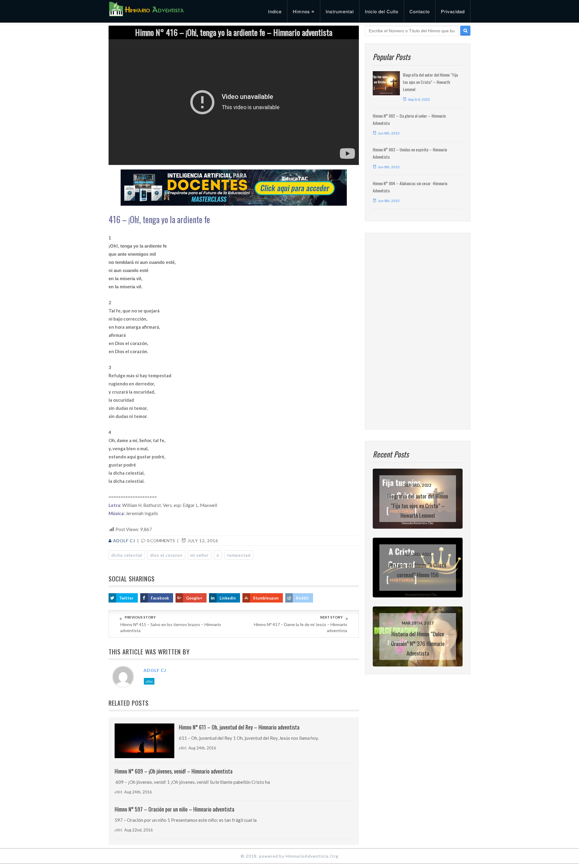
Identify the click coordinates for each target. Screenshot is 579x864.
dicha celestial (126, 555)
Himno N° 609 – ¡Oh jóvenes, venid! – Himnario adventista (174, 771)
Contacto (420, 11)
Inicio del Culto (381, 11)
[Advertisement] (418, 331)
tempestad (239, 555)
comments (161, 540)
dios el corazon (166, 555)
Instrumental (340, 11)
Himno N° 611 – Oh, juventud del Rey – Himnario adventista (239, 727)
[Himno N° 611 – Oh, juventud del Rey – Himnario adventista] (144, 740)
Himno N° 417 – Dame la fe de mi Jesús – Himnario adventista (300, 627)
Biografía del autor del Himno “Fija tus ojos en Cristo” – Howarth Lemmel (430, 81)
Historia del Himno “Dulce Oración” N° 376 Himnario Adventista (418, 643)
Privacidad (453, 11)
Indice (275, 11)
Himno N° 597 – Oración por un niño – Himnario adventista (174, 809)
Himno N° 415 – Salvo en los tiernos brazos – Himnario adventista (170, 627)
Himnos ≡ (304, 11)
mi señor (199, 555)
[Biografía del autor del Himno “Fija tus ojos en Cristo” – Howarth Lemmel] (386, 83)
